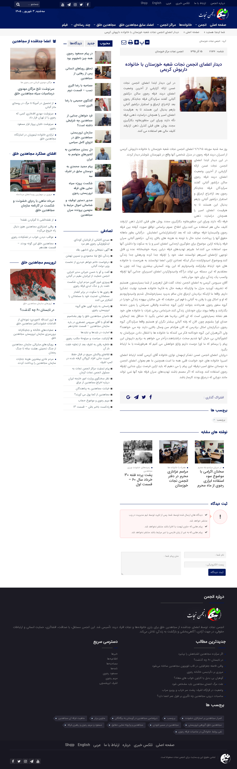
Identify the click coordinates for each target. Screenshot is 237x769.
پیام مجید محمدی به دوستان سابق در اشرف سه (79, 171)
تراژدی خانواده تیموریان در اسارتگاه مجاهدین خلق (35, 137)
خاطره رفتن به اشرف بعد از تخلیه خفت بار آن (87, 346)
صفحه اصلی (218, 24)
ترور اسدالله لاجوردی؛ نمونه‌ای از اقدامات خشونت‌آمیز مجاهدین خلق (36, 322)
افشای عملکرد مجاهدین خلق (34, 154)
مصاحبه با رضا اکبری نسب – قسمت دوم (80, 88)
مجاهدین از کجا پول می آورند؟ (92, 395)
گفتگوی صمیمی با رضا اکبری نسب (79, 103)
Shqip (144, 3)
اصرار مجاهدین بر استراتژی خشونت (203, 718)
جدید (90, 43)
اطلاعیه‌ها (112, 658)
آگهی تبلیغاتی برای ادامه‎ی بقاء (92, 250)
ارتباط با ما (200, 3)
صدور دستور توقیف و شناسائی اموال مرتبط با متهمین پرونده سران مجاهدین (78, 207)
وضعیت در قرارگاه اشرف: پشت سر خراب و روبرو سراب (193, 690)
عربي (168, 3)
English (156, 3)
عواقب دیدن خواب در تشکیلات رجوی (32, 237)
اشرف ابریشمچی (108, 683)
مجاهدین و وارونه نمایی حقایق (127, 725)
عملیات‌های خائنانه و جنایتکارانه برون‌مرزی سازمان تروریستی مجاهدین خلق (34, 334)
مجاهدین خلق (106, 24)
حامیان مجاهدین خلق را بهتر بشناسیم (88, 316)
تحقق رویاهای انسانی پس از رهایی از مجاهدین (79, 73)
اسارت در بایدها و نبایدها (95, 332)
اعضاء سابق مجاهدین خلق (136, 24)
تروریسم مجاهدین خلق (38, 262)
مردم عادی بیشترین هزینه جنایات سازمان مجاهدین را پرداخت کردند (36, 361)
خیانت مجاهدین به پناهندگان (92, 388)
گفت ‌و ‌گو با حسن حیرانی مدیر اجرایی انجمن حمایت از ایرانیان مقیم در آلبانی (87, 274)
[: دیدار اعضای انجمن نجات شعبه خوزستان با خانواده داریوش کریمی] (124, 42)
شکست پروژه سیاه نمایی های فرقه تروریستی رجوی (81, 188)
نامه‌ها (114, 668)
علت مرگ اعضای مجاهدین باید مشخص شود (198, 684)
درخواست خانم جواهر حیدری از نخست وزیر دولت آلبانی (87, 264)
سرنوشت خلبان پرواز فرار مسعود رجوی (36, 126)
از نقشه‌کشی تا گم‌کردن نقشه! (37, 220)
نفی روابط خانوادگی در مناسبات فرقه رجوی (200, 732)
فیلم (65, 24)
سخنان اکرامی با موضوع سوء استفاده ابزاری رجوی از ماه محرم (210, 478)
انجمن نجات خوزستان (210, 41)
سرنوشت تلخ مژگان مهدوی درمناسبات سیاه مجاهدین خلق (34, 91)
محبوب (105, 43)
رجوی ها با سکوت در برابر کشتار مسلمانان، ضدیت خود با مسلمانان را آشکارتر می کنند (90, 296)
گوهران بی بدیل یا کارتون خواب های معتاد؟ (199, 678)
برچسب (221, 420)
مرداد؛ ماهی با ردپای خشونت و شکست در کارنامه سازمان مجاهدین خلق (33, 205)
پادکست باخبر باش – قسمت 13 (91, 407)
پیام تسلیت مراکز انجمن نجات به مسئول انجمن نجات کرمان (90, 371)
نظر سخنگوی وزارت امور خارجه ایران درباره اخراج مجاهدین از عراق (88, 380)
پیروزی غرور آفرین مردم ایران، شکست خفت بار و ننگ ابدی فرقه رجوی (88, 284)
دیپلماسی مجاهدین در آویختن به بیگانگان (136, 718)
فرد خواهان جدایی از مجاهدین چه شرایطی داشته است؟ (79, 120)
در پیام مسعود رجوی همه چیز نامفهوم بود (80, 56)
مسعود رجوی (110, 673)
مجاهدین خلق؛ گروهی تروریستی (205, 725)
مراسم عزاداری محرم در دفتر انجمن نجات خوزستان (177, 478)
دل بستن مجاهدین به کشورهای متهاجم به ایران (79, 154)
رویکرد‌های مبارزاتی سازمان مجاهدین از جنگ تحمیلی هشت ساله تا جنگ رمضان (34, 348)
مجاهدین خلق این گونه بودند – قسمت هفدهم (37, 245)
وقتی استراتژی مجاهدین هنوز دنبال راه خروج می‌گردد (34, 229)
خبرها (114, 654)
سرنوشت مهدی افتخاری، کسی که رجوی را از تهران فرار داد (36, 116)
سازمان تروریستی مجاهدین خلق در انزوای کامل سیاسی (81, 137)
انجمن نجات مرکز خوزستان (169, 52)
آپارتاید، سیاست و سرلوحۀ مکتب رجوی (87, 338)
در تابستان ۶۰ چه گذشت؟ (37, 309)
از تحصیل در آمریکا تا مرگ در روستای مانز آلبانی (34, 105)
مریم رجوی (112, 678)
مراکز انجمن (168, 24)
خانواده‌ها (185, 24)
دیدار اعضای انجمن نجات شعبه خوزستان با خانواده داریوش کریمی (173, 67)
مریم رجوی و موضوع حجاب (93, 401)
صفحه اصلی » (191, 32)
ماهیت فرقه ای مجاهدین (71, 718)
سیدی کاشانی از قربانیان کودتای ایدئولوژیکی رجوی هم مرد (91, 242)
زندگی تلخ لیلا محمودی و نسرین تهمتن (87, 256)
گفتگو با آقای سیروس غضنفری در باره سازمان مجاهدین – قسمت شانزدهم (88, 324)
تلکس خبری (183, 3)
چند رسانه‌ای (82, 24)
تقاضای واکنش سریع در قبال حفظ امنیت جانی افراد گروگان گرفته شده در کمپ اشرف (89, 358)
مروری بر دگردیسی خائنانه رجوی (205, 672)
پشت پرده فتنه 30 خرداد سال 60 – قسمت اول (138, 479)
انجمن (202, 24)
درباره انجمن (218, 3)
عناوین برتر (99, 718)
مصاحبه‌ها (112, 663)
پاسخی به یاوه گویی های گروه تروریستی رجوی (92, 308)
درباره (126, 745)
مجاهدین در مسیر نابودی (166, 725)
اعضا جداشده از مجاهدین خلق (34, 44)
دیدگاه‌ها (76, 43)
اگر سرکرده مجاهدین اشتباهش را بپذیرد (201, 654)
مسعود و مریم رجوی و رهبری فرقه (85, 725)
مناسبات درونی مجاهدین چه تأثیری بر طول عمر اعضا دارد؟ (190, 696)
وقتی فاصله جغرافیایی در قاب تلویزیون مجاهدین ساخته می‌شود (188, 666)
